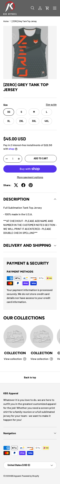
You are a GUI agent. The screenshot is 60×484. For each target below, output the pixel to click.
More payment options (30, 177)
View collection (13, 358)
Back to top (30, 377)
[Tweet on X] (16, 185)
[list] (30, 52)
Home (5, 21)
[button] (47, 8)
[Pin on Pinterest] (30, 185)
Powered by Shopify (30, 476)
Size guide (51, 104)
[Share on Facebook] (23, 185)
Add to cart (41, 158)
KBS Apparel (15, 476)
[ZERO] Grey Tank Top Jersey (24, 21)
